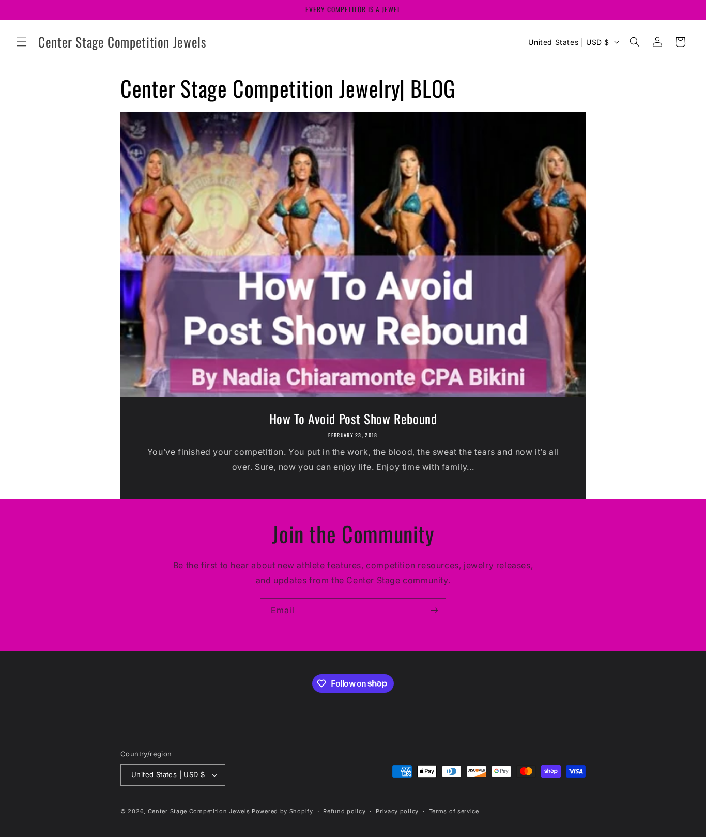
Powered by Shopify (282, 811)
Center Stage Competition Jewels (199, 811)
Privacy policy (397, 811)
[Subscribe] (434, 610)
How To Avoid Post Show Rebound (353, 418)
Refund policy (344, 811)
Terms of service (454, 811)
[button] (21, 42)
